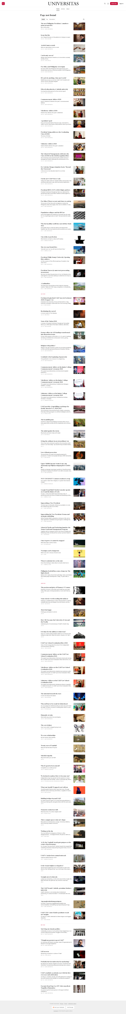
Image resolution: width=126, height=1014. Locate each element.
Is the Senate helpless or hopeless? (52, 865)
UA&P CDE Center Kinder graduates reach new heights (55, 913)
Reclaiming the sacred (48, 311)
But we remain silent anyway (48, 737)
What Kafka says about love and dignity (51, 717)
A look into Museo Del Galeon (48, 695)
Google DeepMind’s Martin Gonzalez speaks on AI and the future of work (55, 491)
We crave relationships (48, 735)
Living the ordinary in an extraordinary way (55, 441)
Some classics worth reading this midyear (54, 598)
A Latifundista (45, 283)
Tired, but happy (46, 610)
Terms (65, 1003)
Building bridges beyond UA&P (51, 798)
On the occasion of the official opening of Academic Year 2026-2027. (55, 261)
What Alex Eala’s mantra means (49, 542)
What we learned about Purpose (49, 747)
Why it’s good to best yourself (50, 766)
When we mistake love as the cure (52, 561)
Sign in (121, 3)
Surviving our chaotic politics (50, 929)
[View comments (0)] (51, 31)
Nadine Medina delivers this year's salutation (52, 145)
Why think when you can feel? (48, 757)
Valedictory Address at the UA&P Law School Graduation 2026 (55, 668)
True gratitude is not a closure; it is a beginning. (53, 359)
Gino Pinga (47, 314)
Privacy (61, 1003)
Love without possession (49, 452)
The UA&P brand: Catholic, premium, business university (56, 889)
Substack (56, 1011)
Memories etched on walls (49, 810)
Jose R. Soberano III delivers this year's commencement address (55, 102)
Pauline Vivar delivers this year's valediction (52, 112)
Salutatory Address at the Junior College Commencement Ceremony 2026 (54, 394)
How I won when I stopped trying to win (51, 727)
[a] (79, 943)
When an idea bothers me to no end (50, 47)
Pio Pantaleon (47, 544)
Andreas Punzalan (48, 240)
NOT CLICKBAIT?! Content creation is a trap (55, 478)
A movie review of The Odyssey (49, 313)
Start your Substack (59, 1007)
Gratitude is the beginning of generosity (54, 357)
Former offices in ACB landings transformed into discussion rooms (55, 333)
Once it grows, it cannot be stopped (52, 540)
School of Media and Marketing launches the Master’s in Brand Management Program (55, 528)
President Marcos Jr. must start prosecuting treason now (55, 271)
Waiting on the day (47, 831)
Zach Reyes (47, 434)
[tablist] (48, 19)
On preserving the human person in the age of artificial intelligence (54, 990)
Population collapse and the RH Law (53, 212)
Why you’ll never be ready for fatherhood (54, 704)
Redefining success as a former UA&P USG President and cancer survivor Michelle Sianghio (55, 80)
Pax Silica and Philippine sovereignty (53, 66)
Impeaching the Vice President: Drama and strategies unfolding (55, 515)
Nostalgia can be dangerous (50, 550)
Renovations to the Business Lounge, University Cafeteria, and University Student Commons (55, 822)
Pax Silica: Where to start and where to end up (56, 201)
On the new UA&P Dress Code (51, 178)
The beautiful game (47, 419)
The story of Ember (45, 136)
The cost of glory (46, 725)
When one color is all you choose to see (51, 552)
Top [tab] (47, 19)
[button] (57, 9)
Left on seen (45, 951)
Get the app (70, 1007)
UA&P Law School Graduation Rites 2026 (54, 643)
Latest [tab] (43, 19)
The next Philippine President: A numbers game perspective (54, 24)
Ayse (46, 172)
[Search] (104, 3)
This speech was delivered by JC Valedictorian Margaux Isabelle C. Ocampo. (54, 384)
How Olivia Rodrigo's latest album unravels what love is (55, 563)
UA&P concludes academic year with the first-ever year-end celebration (56, 974)
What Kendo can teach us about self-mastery (52, 239)
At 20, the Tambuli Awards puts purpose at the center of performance (56, 843)
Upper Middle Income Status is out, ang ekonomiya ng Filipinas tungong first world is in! (55, 465)
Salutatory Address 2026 (49, 144)
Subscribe (114, 3)
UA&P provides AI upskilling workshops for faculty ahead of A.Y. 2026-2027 (55, 407)
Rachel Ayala (48, 413)
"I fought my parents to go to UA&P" (52, 940)
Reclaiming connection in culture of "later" (51, 953)
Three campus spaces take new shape (53, 820)
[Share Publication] (108, 3)
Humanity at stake (47, 715)
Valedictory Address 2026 (49, 110)
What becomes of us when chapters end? (51, 811)
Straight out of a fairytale (49, 877)
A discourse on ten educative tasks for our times (53, 171)
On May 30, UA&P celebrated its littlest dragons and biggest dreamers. (56, 917)
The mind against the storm (50, 431)
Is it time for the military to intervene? (53, 631)
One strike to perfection (49, 237)
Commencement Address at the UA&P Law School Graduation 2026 (55, 655)
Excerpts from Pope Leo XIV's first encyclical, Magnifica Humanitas (55, 987)
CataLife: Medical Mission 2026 (49, 857)
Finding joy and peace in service (49, 612)
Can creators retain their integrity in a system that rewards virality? (55, 481)
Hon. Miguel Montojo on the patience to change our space (55, 37)
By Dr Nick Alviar (45, 27)
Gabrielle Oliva (47, 250)
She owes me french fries (49, 247)
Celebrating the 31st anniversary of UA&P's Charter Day (55, 624)
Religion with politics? (48, 345)
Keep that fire (45, 35)
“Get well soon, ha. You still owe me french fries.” (53, 249)
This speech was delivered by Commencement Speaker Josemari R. (54, 371)
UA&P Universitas (49, 29)
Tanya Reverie (48, 38)
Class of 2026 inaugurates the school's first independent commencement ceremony (55, 645)
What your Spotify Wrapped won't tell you (54, 787)
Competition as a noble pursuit (48, 767)
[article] (63, 27)
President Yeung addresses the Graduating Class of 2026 (55, 133)
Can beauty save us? (47, 55)
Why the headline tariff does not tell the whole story (56, 224)
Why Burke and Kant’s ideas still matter (50, 433)
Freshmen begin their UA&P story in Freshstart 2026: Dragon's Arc (56, 299)
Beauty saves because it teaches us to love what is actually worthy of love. (55, 58)
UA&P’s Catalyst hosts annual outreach (53, 855)
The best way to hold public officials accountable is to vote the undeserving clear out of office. (55, 505)
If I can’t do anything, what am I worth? (53, 78)
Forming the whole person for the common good (53, 91)
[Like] (42, 31)
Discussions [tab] (52, 19)
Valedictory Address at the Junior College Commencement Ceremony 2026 (54, 381)
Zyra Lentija (48, 60)
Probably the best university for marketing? (55, 961)
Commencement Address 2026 (51, 99)
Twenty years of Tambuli (49, 745)
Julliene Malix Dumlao (58, 781)
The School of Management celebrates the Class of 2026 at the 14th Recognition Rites (55, 155)
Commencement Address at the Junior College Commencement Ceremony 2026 (56, 368)
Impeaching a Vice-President (50, 503)
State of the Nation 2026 (49, 321)
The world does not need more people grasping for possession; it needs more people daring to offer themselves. (56, 455)
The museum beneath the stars (51, 693)
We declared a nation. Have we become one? (55, 776)
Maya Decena (47, 305)
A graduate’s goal (46, 121)
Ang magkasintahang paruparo (51, 901)
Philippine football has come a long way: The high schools (55, 572)
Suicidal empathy (46, 755)
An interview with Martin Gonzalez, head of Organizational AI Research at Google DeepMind (56, 942)
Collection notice (72, 1003)
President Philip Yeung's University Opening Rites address (55, 258)
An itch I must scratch (48, 45)
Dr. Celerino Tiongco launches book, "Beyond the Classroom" (56, 168)
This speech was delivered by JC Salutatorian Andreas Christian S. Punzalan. (54, 397)
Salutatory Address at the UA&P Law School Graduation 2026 (55, 681)
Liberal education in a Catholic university (54, 89)
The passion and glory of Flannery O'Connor (55, 587)
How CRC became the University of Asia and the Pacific (55, 621)
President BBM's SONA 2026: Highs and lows (55, 190)
